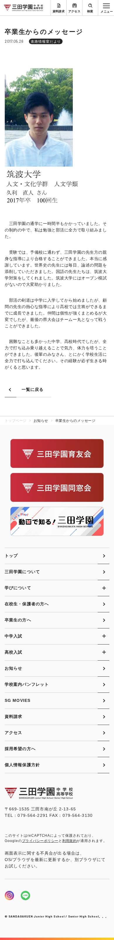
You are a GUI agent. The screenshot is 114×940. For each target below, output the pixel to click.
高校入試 (13, 652)
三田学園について (22, 571)
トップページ (16, 421)
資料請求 (59, 11)
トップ (11, 555)
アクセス (74, 11)
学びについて (18, 587)
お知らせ (13, 668)
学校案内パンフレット (27, 684)
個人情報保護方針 (22, 764)
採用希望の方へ (20, 748)
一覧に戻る (33, 389)
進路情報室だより (46, 41)
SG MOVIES (17, 700)
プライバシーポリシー (40, 841)
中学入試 (13, 636)
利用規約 (69, 841)
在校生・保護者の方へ (27, 604)
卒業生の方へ (18, 620)
